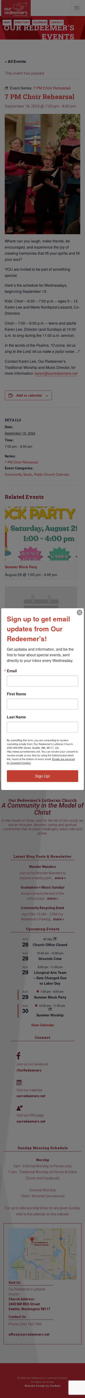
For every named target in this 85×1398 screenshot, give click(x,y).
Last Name (16, 717)
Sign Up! (42, 776)
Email (12, 671)
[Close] (79, 612)
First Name (16, 694)
